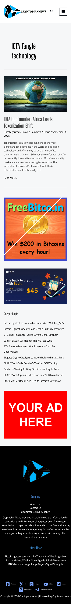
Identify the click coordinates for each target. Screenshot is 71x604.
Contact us (35, 507)
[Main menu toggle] (63, 12)
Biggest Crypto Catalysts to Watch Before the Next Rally (34, 357)
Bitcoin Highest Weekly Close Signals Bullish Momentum (34, 328)
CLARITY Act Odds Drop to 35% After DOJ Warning (30, 363)
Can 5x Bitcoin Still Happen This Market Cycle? (28, 340)
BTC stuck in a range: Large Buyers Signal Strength (31, 334)
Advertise (35, 504)
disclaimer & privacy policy (35, 511)
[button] (52, 12)
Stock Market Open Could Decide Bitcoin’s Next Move (32, 380)
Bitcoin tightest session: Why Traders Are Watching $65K (34, 323)
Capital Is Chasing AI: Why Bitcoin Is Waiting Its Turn (31, 369)
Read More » (11, 178)
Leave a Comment (31, 131)
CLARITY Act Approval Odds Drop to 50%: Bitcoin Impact (33, 374)
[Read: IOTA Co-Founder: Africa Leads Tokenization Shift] (35, 93)
